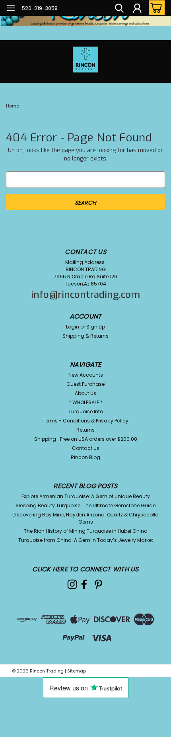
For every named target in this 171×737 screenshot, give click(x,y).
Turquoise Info (85, 411)
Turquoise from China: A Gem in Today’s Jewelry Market (85, 540)
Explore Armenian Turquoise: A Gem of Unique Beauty (85, 496)
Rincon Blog (85, 457)
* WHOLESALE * (86, 402)
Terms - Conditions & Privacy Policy (85, 420)
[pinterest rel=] (98, 584)
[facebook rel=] (84, 584)
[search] (119, 9)
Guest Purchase (85, 384)
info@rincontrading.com (85, 294)
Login (72, 326)
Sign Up (95, 326)
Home (12, 106)
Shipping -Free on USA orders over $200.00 (85, 439)
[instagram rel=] (72, 584)
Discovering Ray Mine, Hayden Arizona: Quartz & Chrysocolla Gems (85, 518)
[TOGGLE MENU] (11, 9)
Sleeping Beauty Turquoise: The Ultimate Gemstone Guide (85, 505)
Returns (85, 429)
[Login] (137, 9)
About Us (85, 393)
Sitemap (76, 671)
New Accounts (85, 374)
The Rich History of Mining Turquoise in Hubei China (86, 531)
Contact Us (85, 448)
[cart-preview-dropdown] (155, 7)
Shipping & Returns (85, 335)
